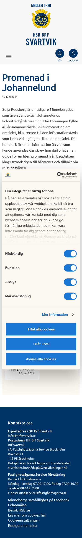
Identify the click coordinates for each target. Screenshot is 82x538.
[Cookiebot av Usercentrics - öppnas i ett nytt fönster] (58, 175)
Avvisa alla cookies (41, 359)
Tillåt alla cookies (41, 329)
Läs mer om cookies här (27, 515)
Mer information (55, 314)
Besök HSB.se (19, 510)
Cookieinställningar (23, 520)
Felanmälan (17, 504)
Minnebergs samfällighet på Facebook (38, 499)
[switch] (70, 268)
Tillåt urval (41, 344)
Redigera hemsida (22, 525)
